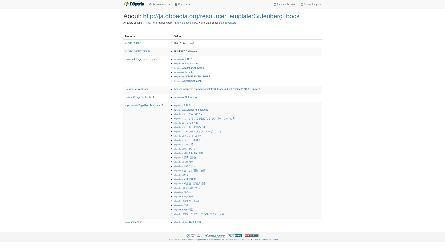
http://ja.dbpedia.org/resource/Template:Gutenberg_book (221, 15)
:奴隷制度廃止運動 (188, 153)
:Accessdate (186, 63)
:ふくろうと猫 (186, 122)
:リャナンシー (186, 148)
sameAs (133, 222)
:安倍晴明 (183, 161)
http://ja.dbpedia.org (186, 22)
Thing (147, 22)
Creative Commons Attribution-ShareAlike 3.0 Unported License (251, 239)
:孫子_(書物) (185, 157)
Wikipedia (199, 239)
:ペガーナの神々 (187, 140)
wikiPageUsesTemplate (141, 59)
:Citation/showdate (189, 67)
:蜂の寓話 (183, 209)
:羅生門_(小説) (186, 200)
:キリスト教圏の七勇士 (191, 127)
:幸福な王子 (185, 166)
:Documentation (188, 80)
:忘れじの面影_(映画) (190, 170)
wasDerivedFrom (136, 89)
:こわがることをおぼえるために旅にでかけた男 (204, 118)
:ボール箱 (183, 144)
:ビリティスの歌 (187, 135)
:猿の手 (182, 192)
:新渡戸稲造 (185, 179)
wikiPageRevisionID (137, 51)
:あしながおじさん (188, 114)
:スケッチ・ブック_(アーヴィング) (197, 131)
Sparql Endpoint (312, 4)
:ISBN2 (183, 59)
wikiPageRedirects (139, 97)
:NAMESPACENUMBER (192, 76)
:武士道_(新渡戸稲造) (190, 183)
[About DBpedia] (134, 4)
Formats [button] (182, 4)
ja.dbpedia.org (228, 22)
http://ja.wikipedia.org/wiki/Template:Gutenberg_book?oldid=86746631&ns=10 (217, 89)
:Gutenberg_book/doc (191, 109)
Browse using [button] (160, 4)
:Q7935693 (187, 222)
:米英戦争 (183, 196)
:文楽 (181, 174)
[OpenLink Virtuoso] (194, 235)
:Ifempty (183, 72)
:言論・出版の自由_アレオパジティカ (199, 213)
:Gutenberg (185, 97)
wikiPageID (133, 42)
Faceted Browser (286, 4)
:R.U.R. (182, 105)
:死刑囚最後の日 (187, 187)
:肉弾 (181, 205)
